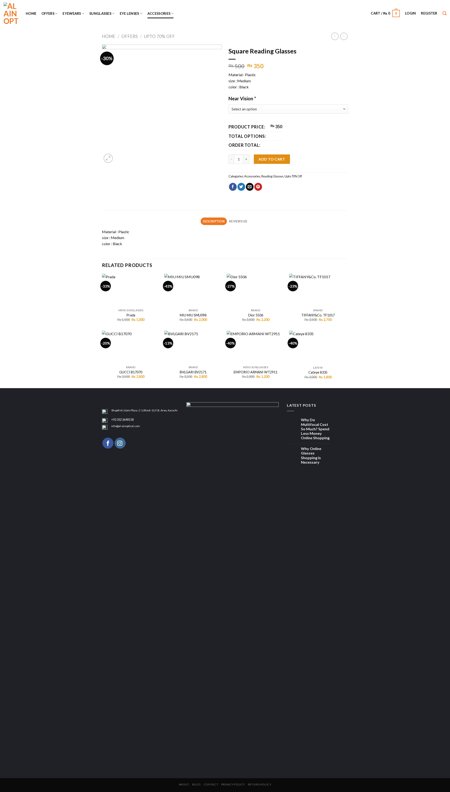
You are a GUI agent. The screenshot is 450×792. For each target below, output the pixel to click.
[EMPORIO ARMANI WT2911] (256, 347)
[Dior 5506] (256, 290)
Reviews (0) (238, 221)
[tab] (214, 221)
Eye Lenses (129, 13)
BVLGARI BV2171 (193, 372)
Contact (211, 784)
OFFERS (47, 13)
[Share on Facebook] (233, 187)
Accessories (158, 13)
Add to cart (272, 159)
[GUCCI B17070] (131, 347)
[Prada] (131, 290)
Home (31, 13)
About (184, 784)
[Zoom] (108, 158)
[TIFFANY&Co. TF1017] (318, 290)
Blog (196, 784)
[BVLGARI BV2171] (193, 347)
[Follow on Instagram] (120, 443)
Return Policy (259, 784)
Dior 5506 (255, 315)
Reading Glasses (272, 176)
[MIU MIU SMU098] (193, 290)
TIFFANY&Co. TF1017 (318, 315)
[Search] (444, 13)
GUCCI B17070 (130, 372)
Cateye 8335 (317, 372)
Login (410, 13)
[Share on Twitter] (241, 187)
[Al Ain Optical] (11, 13)
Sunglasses (100, 13)
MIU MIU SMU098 (193, 315)
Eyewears (72, 13)
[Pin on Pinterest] (258, 187)
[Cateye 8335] (318, 347)
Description (214, 221)
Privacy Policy (233, 784)
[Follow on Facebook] (107, 443)
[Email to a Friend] (250, 187)
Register (429, 13)
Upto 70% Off (159, 36)
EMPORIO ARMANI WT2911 (256, 372)
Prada (130, 315)
